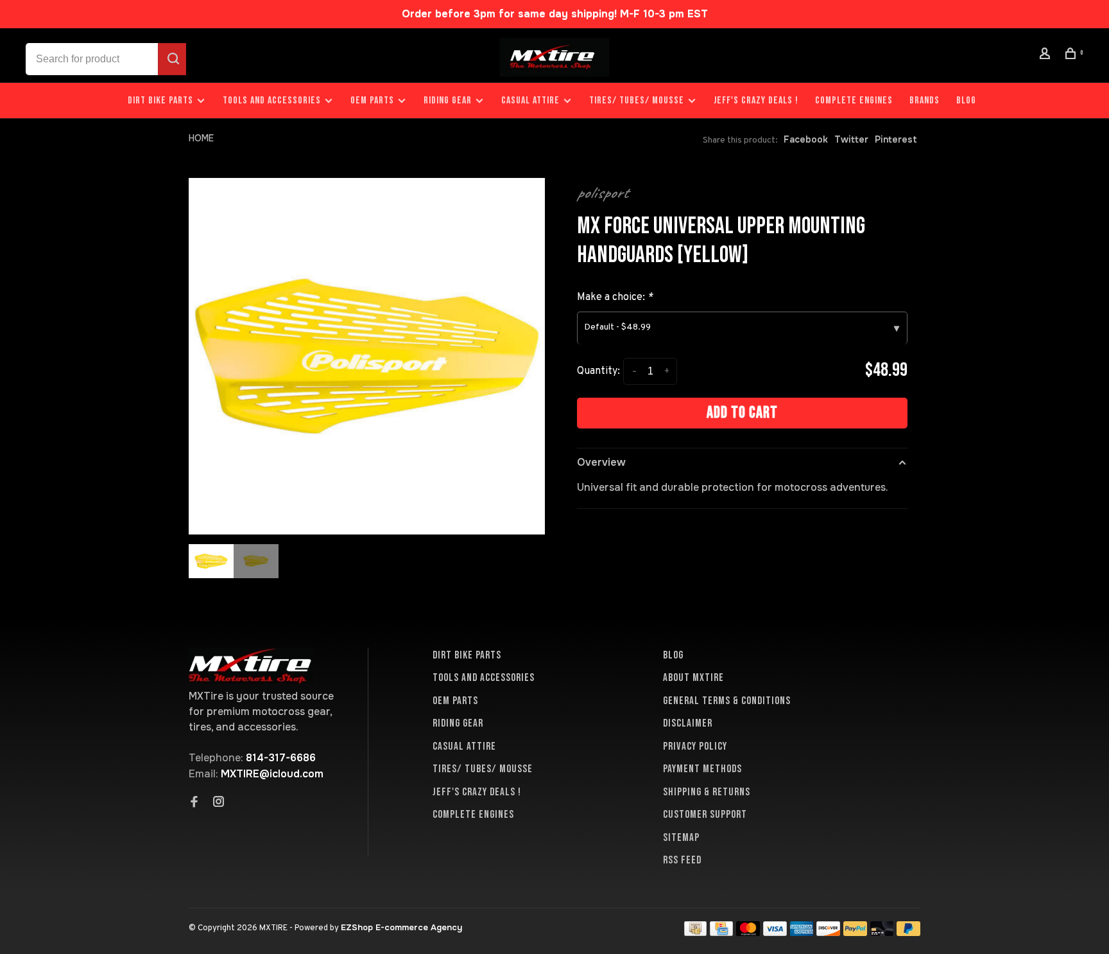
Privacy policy (695, 746)
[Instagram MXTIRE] (219, 803)
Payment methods (702, 769)
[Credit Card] (721, 932)
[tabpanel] (367, 356)
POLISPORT (602, 192)
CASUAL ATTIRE (530, 100)
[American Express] (802, 932)
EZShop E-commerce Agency (401, 927)
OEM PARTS (372, 100)
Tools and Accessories (272, 100)
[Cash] (695, 932)
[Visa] (775, 932)
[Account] (1046, 55)
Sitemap (681, 837)
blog (966, 100)
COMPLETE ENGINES (854, 100)
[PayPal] (855, 932)
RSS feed (682, 860)
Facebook (806, 139)
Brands (924, 100)
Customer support (705, 814)
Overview (601, 462)
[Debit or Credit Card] (882, 932)
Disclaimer (687, 723)
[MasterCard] (748, 932)
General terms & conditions (727, 700)
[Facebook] (194, 803)
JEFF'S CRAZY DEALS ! (756, 100)
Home (201, 138)
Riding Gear (448, 100)
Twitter (851, 139)
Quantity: (598, 371)
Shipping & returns (706, 792)
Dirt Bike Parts (162, 100)
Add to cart (742, 413)
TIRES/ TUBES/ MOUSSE (636, 100)
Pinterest (896, 139)
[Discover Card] (828, 932)
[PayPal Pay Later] (908, 932)
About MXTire (693, 677)
